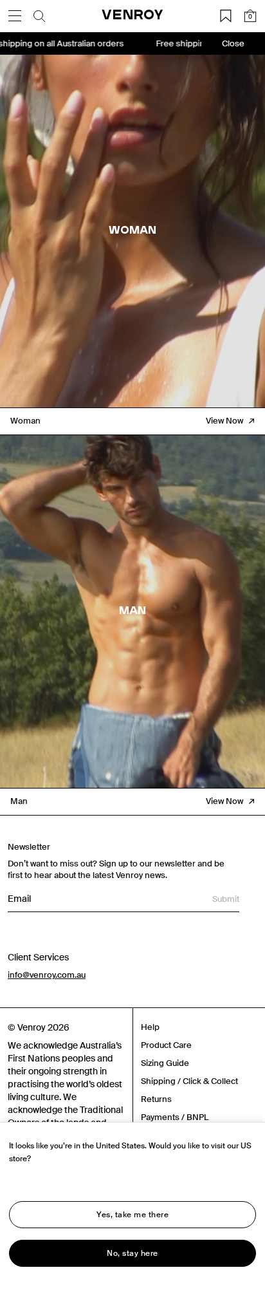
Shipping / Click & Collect (189, 1081)
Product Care (166, 1045)
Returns (156, 1099)
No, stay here (132, 1253)
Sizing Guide (165, 1063)
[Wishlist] (225, 16)
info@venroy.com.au (47, 974)
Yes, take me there (132, 1215)
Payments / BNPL (174, 1117)
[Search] (39, 16)
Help (150, 1027)
